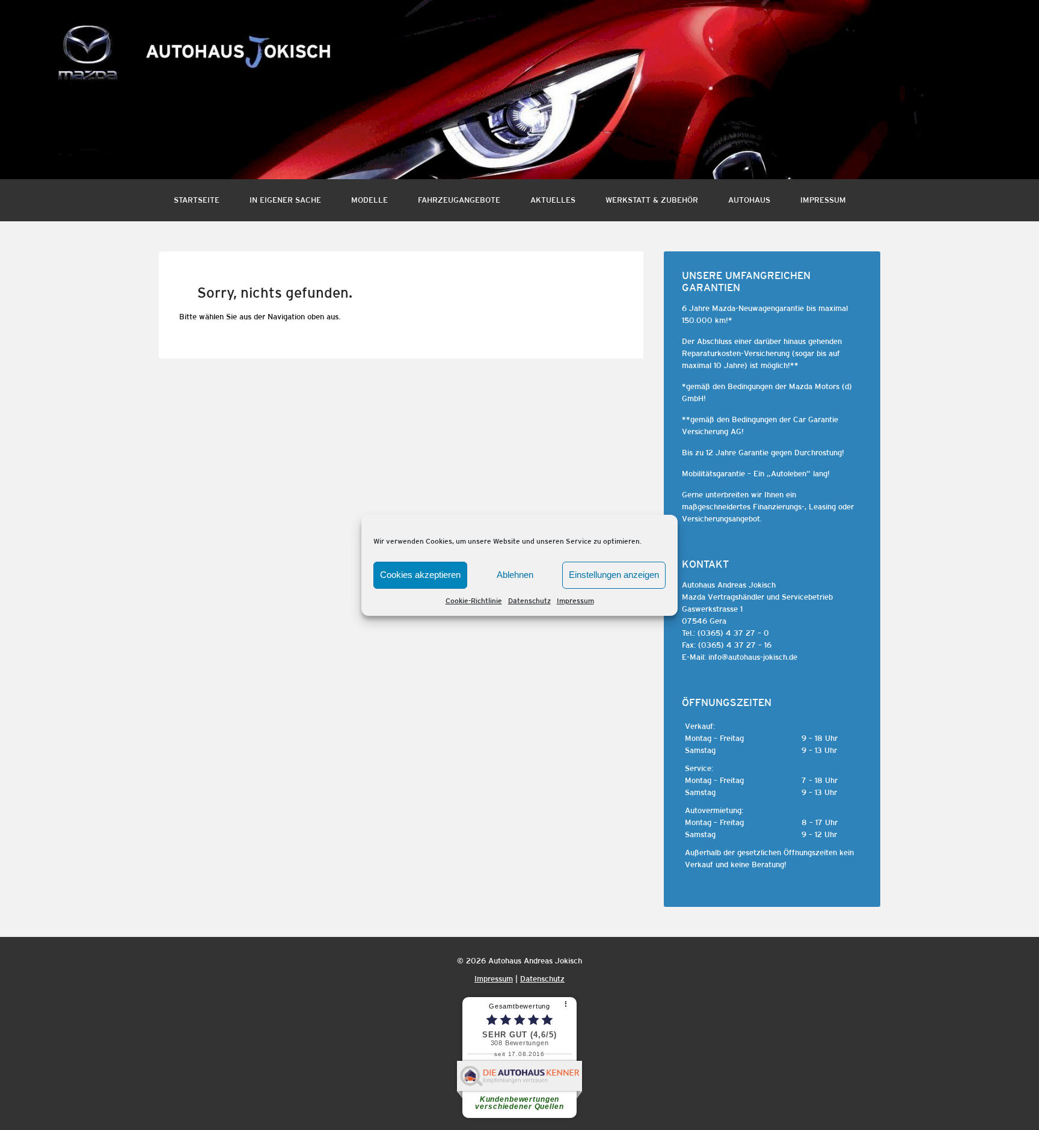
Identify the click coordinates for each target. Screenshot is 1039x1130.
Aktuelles (552, 199)
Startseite (196, 199)
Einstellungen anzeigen (614, 575)
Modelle (369, 199)
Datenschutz (529, 601)
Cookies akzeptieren (420, 575)
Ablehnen (515, 575)
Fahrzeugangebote (459, 199)
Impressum (575, 601)
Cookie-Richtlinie (474, 601)
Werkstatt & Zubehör (651, 199)
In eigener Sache (285, 199)
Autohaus (749, 199)
